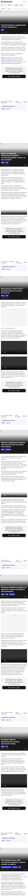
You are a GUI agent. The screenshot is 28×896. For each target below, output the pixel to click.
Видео (2, 162)
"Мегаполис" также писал (7, 57)
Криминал (16, 5)
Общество (10, 5)
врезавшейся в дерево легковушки (15, 61)
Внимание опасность (6, 867)
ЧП (5, 5)
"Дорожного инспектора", (12, 641)
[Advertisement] (14, 88)
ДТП (2, 5)
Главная (3, 8)
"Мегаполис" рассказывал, (12, 371)
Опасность (22, 5)
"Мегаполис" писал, (5, 789)
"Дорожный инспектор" (9, 328)
